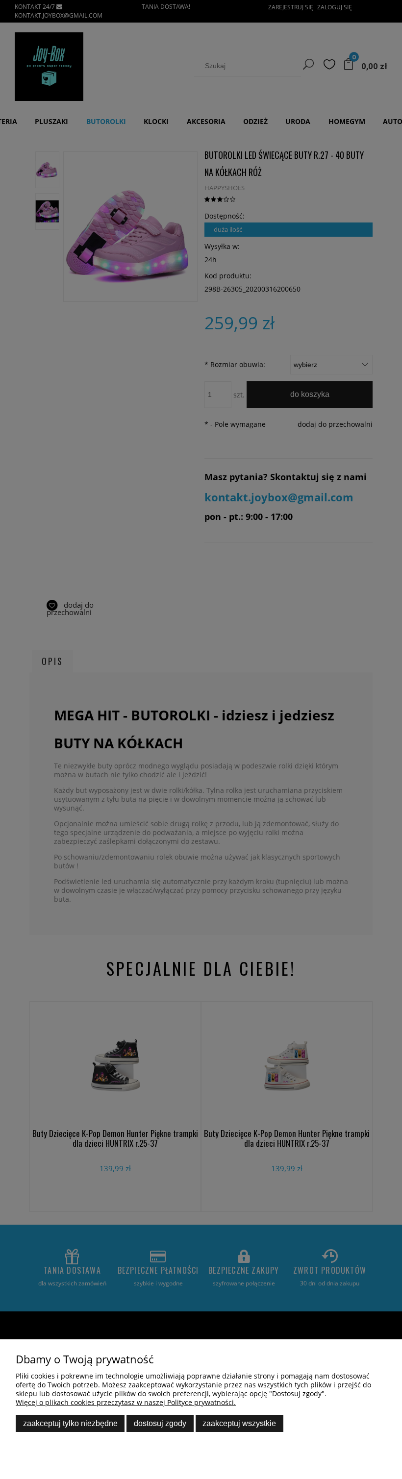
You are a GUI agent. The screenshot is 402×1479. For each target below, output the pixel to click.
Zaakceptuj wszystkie (239, 1423)
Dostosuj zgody (160, 1423)
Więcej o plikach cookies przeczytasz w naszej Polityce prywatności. (126, 1402)
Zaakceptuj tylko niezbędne (70, 1423)
